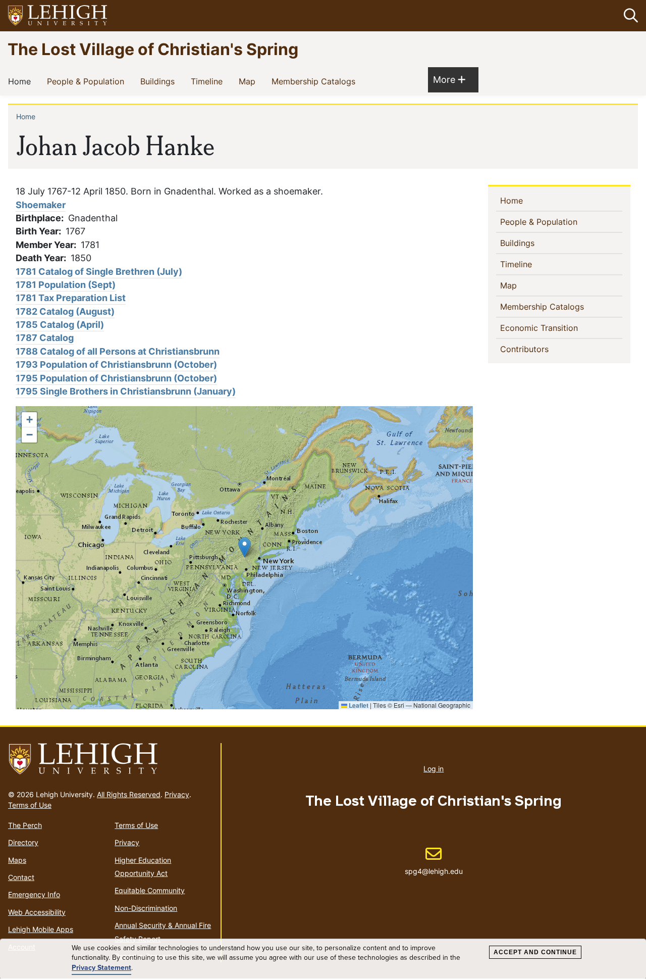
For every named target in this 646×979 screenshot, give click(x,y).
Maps (17, 860)
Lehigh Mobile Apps (40, 929)
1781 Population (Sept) (66, 284)
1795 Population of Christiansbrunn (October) (116, 378)
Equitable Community (150, 890)
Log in (433, 768)
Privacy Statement (101, 968)
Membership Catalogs (315, 81)
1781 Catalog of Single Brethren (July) (99, 271)
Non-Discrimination (146, 908)
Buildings (159, 81)
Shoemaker (41, 205)
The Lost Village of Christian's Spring (153, 48)
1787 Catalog (45, 337)
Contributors (540, 349)
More (449, 79)
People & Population (87, 81)
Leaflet (357, 705)
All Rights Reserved (128, 794)
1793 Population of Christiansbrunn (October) (116, 364)
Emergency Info (34, 894)
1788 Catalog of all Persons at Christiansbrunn (118, 351)
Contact (21, 877)
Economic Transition (555, 327)
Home (21, 81)
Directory (23, 842)
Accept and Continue (535, 952)
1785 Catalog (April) (60, 324)
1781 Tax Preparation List (71, 297)
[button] (628, 15)
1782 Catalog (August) (65, 311)
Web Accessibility (37, 912)
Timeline (209, 81)
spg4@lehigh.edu (434, 861)
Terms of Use (29, 805)
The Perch (25, 825)
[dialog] (323, 959)
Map (249, 81)
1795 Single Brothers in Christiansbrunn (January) (126, 391)
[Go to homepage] (110, 759)
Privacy (177, 794)
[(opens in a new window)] (58, 16)
